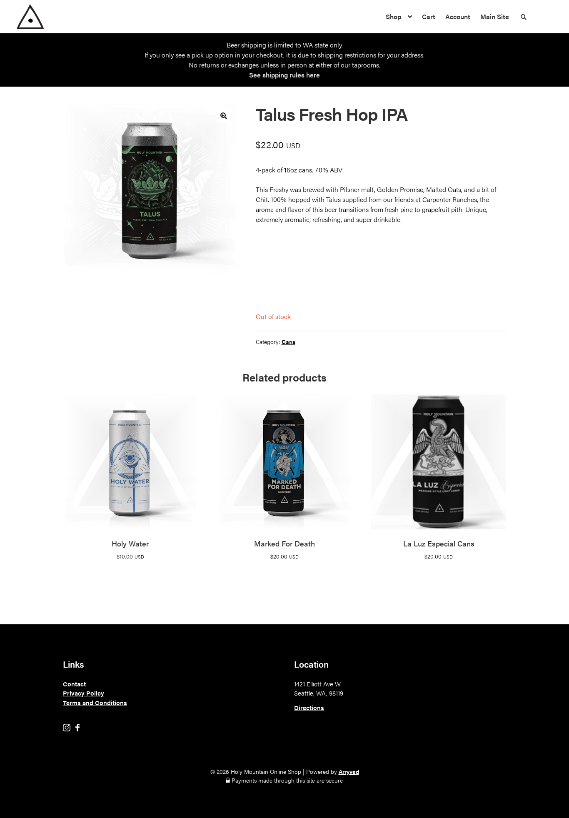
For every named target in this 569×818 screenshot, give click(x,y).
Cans (288, 341)
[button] (223, 115)
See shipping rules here (284, 75)
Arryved (349, 771)
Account (457, 16)
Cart (428, 16)
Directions (309, 707)
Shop (393, 16)
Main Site (494, 16)
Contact (74, 683)
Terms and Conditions (95, 702)
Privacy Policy (83, 692)
